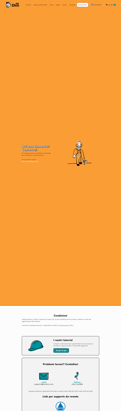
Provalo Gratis (82, 5)
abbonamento (64, 325)
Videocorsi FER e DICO (40, 5)
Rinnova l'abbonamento (30, 161)
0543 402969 (77, 384)
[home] (10, 4)
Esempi (58, 5)
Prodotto (28, 5)
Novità (65, 5)
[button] (111, 5)
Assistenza (72, 5)
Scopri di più (61, 350)
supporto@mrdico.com (43, 384)
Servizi (51, 5)
